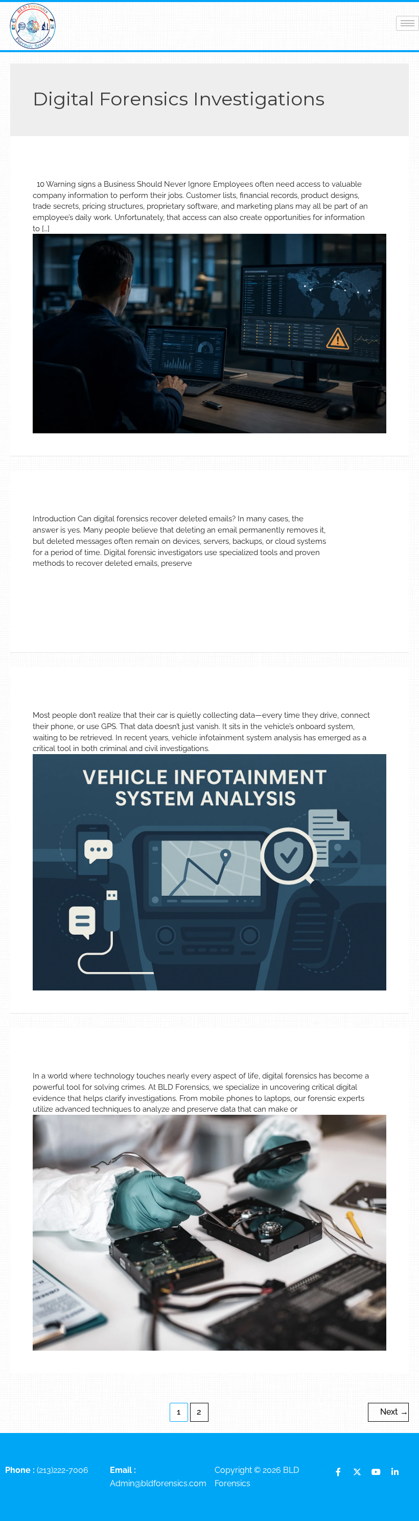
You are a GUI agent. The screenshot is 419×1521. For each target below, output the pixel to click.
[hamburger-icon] (407, 23)
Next (394, 1412)
